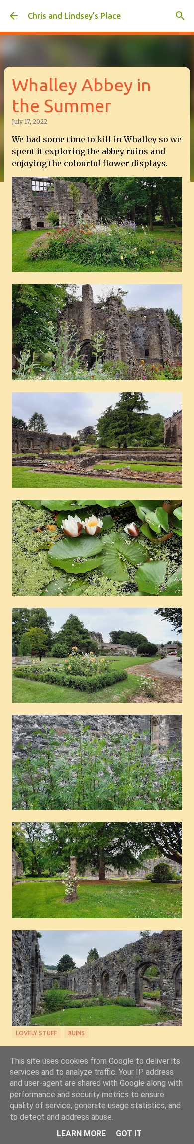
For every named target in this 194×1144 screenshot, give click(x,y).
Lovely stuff (36, 1033)
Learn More (81, 1133)
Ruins (76, 1033)
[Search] (180, 16)
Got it (129, 1133)
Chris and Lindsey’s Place (74, 15)
